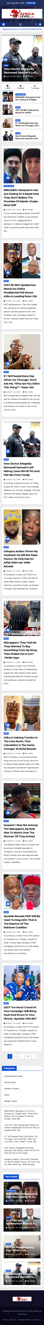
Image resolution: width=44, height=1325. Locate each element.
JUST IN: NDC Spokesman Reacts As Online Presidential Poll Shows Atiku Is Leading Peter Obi (27, 114)
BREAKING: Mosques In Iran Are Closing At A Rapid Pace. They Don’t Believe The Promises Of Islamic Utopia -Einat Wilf (21, 197)
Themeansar (22, 1314)
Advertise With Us (24, 1320)
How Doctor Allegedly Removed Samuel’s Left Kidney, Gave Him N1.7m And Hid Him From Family (27, 139)
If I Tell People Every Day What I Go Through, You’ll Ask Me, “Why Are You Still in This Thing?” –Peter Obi (27, 127)
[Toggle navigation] (20, 24)
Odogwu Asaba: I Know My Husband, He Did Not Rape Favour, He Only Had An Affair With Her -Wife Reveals (21, 559)
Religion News (10, 1101)
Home (5, 1320)
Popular (20, 88)
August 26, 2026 (13, 932)
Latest (7, 88)
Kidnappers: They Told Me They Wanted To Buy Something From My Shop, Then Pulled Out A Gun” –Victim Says (20, 650)
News (6, 65)
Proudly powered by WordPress (14, 1311)
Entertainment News (13, 1076)
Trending (35, 88)
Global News (20, 94)
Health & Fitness (11, 1088)
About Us (12, 1320)
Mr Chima (29, 76)
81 (28, 1056)
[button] (36, 24)
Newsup (36, 1311)
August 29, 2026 (13, 210)
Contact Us (37, 1320)
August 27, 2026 (13, 76)
